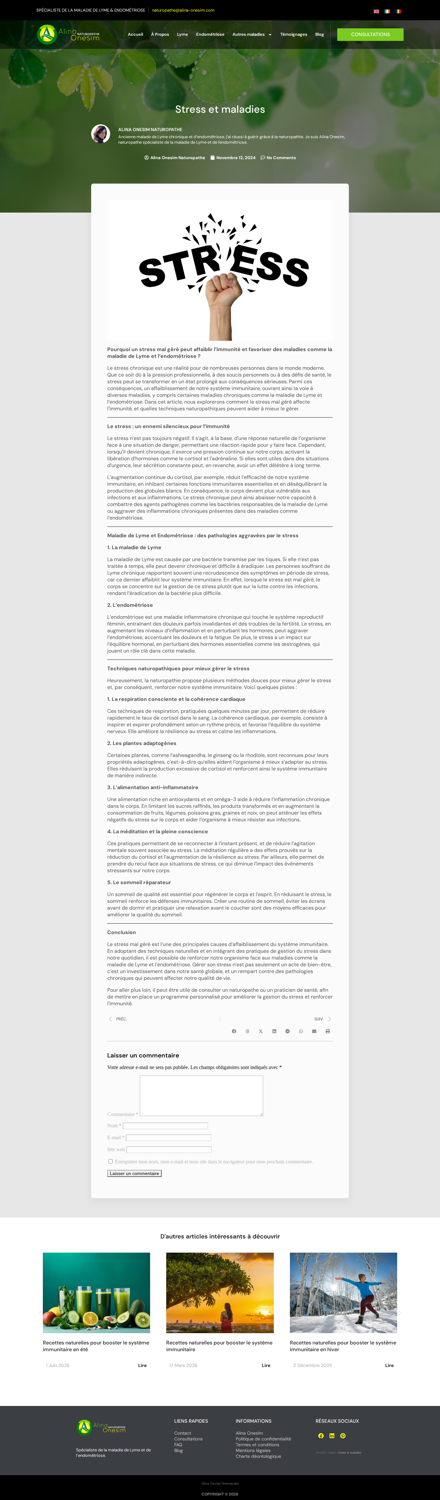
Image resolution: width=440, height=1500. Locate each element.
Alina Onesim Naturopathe (220, 1483)
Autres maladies (249, 34)
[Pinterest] (343, 1435)
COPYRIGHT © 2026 (220, 1494)
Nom (114, 1125)
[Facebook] (321, 1435)
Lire (142, 1365)
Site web (116, 1149)
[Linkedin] (332, 1435)
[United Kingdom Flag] (376, 11)
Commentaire (123, 1114)
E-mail (116, 1137)
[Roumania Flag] (398, 11)
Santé (331, 1452)
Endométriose (210, 34)
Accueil (135, 34)
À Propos (160, 34)
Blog (319, 34)
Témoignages (293, 34)
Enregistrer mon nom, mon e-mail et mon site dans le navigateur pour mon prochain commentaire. (214, 1161)
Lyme (182, 34)
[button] (234, 1031)
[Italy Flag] (387, 11)
